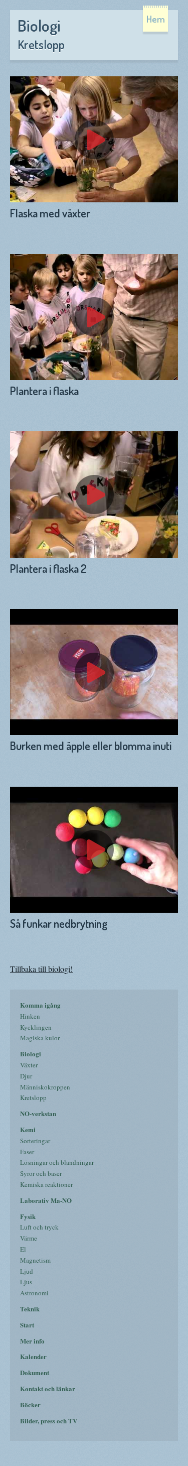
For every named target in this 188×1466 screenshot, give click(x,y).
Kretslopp (33, 1097)
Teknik (30, 1308)
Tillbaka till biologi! (41, 969)
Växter (29, 1064)
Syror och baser (41, 1173)
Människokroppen (45, 1086)
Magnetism (35, 1260)
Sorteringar (35, 1140)
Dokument (34, 1372)
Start (27, 1324)
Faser (27, 1151)
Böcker (30, 1404)
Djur (26, 1075)
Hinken (30, 1016)
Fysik (28, 1216)
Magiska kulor (40, 1037)
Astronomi (34, 1292)
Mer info (32, 1341)
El (23, 1249)
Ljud (26, 1271)
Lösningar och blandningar (57, 1162)
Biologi (30, 1053)
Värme (28, 1238)
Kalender (33, 1356)
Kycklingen (36, 1027)
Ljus (26, 1281)
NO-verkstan (38, 1113)
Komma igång (40, 1005)
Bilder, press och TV (48, 1420)
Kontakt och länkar (47, 1388)
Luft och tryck (39, 1227)
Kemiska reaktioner (46, 1184)
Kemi (28, 1129)
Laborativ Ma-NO (46, 1200)
